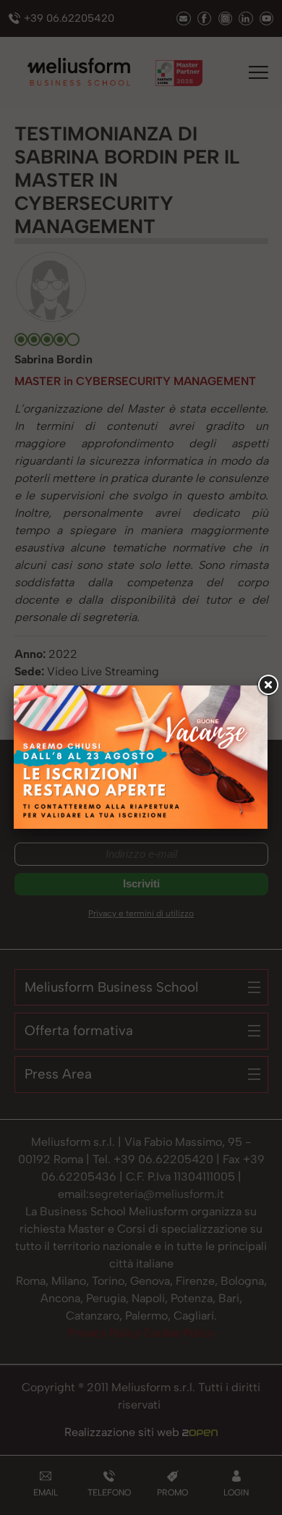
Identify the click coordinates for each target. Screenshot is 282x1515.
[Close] (268, 685)
